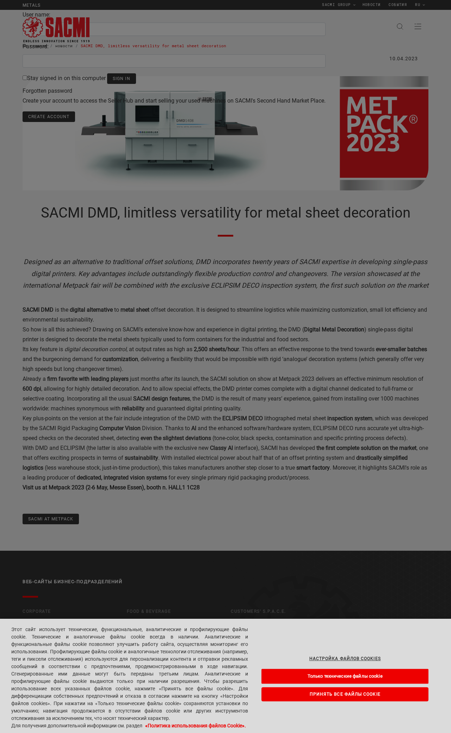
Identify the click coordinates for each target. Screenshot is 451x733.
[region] (225, 676)
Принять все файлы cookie (345, 694)
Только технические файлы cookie (345, 676)
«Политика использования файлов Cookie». (195, 725)
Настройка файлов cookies (345, 658)
